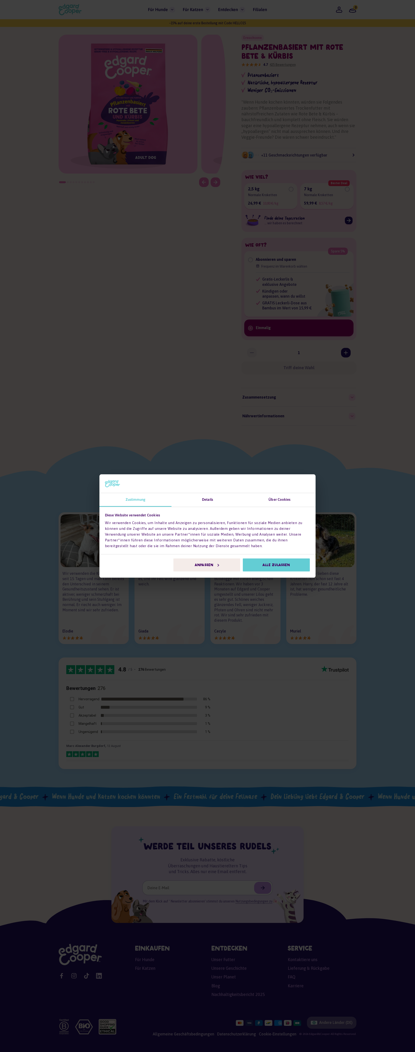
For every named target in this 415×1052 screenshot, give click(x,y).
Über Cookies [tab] (279, 499)
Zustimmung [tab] (136, 499)
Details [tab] (207, 499)
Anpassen (204, 565)
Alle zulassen (276, 565)
